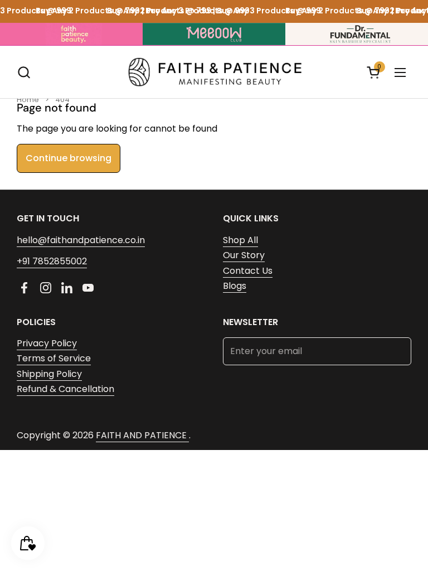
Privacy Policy (47, 343)
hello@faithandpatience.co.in (81, 240)
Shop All (240, 240)
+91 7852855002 (52, 261)
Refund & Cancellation (65, 389)
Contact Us (248, 270)
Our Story (244, 255)
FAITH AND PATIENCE (142, 435)
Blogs (234, 285)
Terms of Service (54, 358)
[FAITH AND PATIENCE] (214, 72)
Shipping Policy (49, 373)
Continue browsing (68, 158)
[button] (24, 72)
